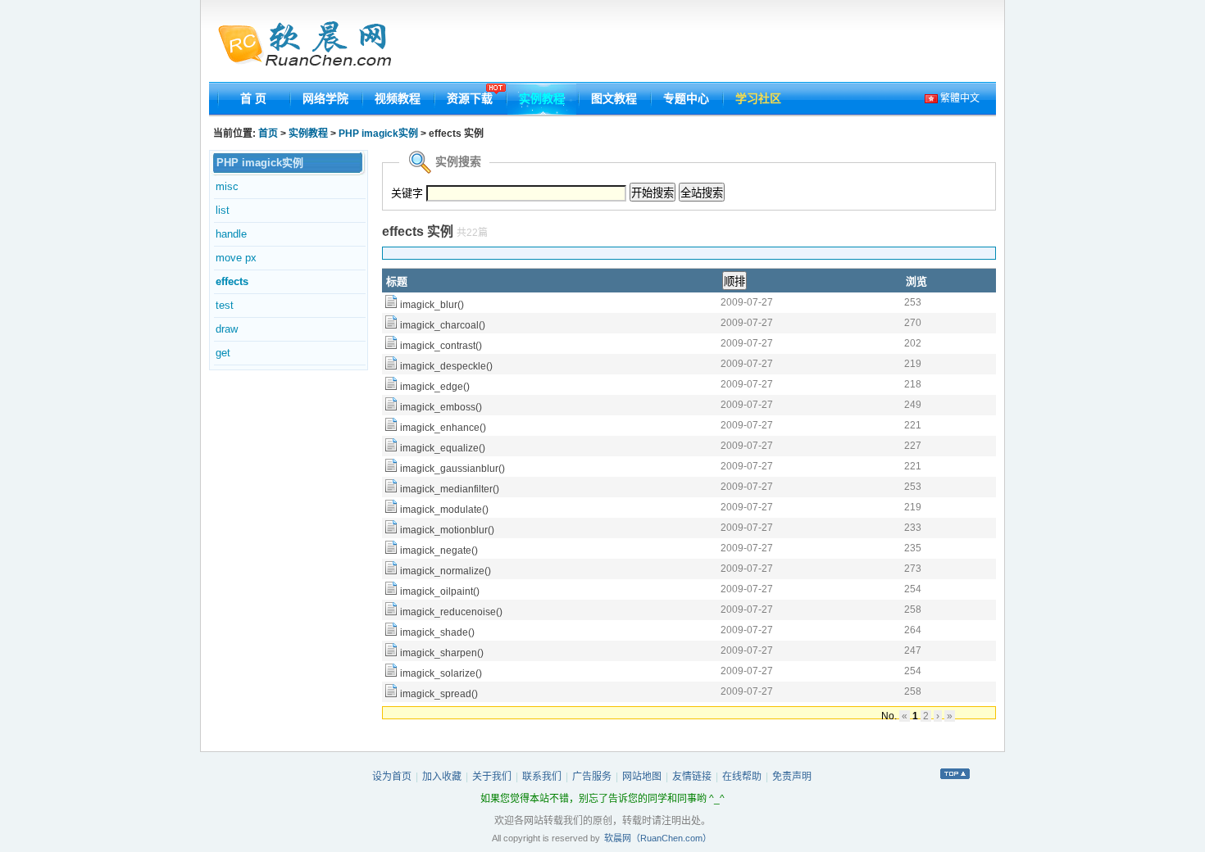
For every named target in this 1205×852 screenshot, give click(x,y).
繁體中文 (959, 98)
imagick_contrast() (441, 345)
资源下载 (470, 98)
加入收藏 (442, 776)
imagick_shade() (437, 632)
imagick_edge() (435, 386)
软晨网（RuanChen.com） (658, 838)
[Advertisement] (698, 45)
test (225, 305)
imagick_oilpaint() (440, 591)
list (223, 210)
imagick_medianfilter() (449, 489)
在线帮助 (742, 776)
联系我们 (542, 776)
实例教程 (542, 98)
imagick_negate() (439, 550)
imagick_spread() (439, 694)
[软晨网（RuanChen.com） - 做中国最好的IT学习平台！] (314, 45)
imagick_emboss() (441, 407)
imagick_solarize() (441, 673)
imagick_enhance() (443, 427)
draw (227, 329)
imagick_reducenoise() (451, 612)
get (223, 353)
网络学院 (325, 98)
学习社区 (758, 98)
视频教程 (398, 98)
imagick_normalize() (445, 571)
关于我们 (492, 776)
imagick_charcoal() (442, 325)
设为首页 (392, 776)
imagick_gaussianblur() (452, 468)
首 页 (253, 98)
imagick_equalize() (442, 448)
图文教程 (614, 98)
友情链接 (692, 776)
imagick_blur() (432, 304)
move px (236, 258)
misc (227, 186)
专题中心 (686, 98)
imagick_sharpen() (442, 653)
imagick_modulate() (444, 509)
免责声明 (792, 776)
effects (232, 281)
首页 (268, 133)
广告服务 (592, 776)
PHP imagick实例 (378, 133)
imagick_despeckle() (446, 366)
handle (231, 234)
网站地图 (642, 776)
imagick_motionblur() (447, 530)
